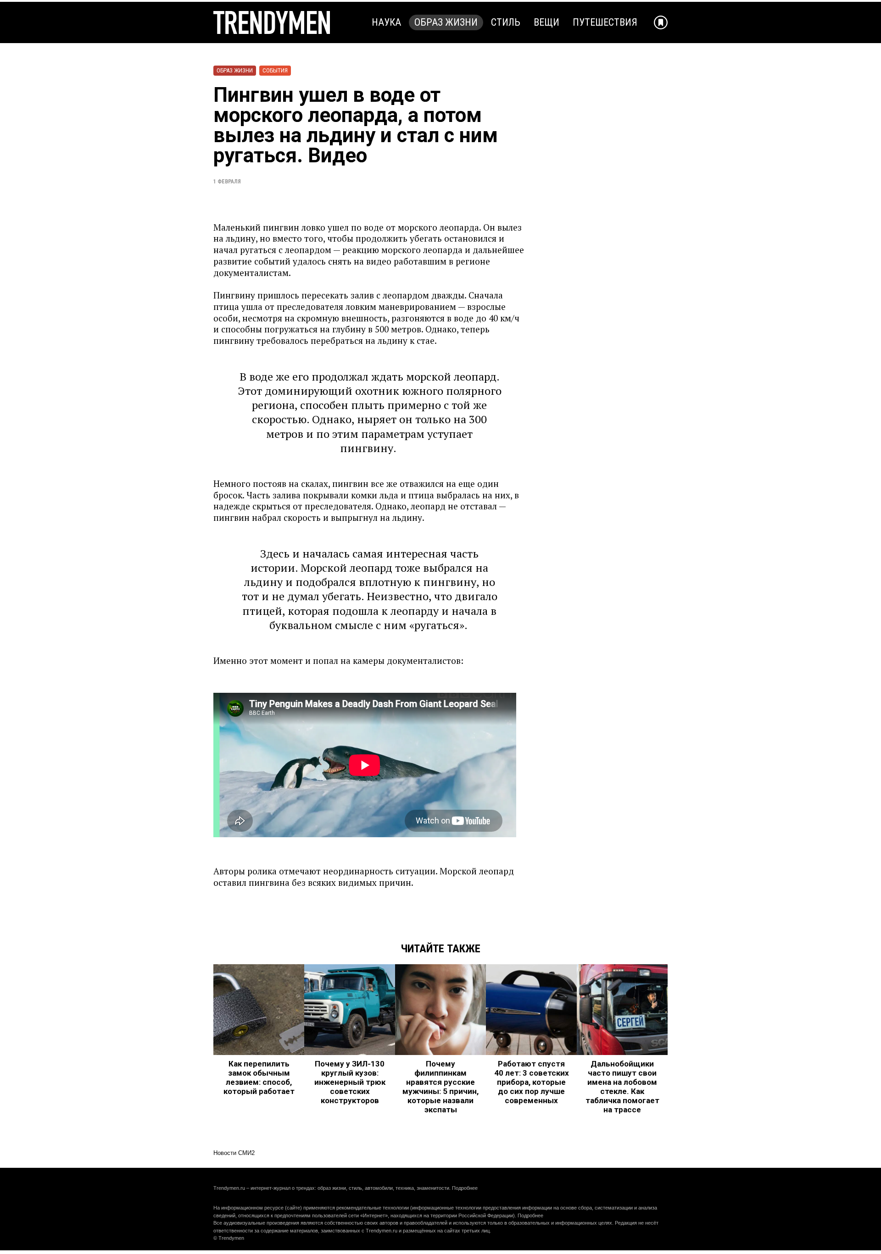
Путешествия (605, 22)
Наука (386, 22)
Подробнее (465, 1188)
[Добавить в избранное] (661, 22)
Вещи (546, 22)
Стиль (505, 22)
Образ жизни (446, 22)
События (275, 70)
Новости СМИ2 (234, 1152)
